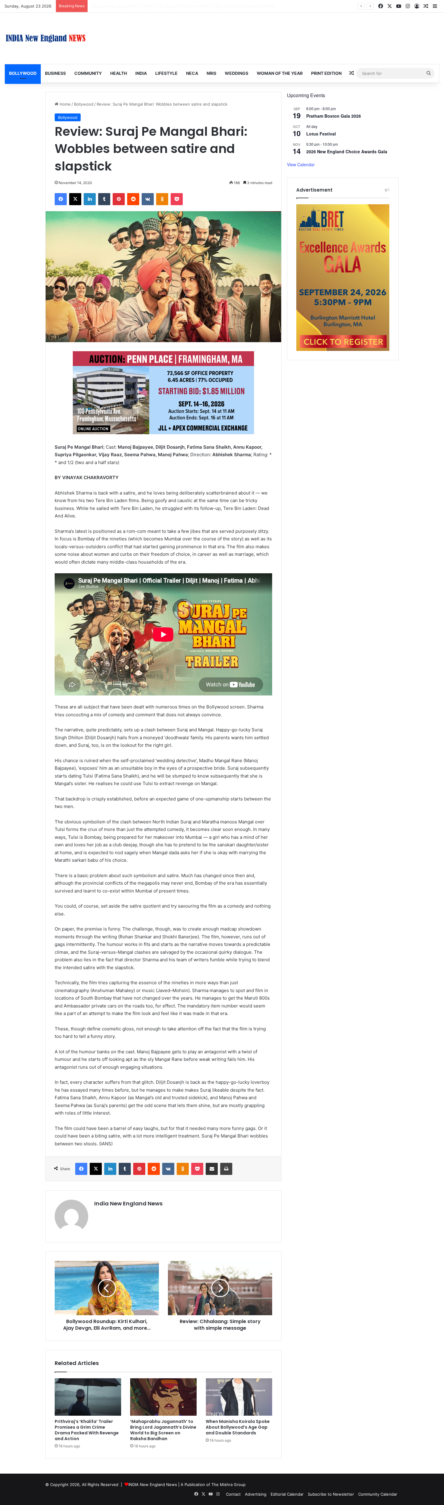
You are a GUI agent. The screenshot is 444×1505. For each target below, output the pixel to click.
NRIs (211, 73)
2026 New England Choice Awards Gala (346, 151)
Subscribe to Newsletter (331, 1494)
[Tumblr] (104, 199)
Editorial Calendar (287, 1494)
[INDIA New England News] (46, 38)
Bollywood (23, 73)
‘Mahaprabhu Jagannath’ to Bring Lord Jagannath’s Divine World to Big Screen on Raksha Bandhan (163, 1430)
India (141, 73)
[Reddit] (133, 199)
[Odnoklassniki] (162, 199)
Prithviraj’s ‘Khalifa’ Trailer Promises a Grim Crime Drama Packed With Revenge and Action (87, 1430)
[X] (75, 199)
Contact (233, 1494)
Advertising (255, 1494)
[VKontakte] (148, 199)
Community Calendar (377, 1494)
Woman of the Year (280, 73)
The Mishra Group (228, 1484)
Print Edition (326, 73)
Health (118, 73)
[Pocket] (177, 199)
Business (55, 73)
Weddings (236, 73)
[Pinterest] (119, 199)
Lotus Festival (321, 134)
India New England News (128, 1203)
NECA (192, 73)
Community (88, 73)
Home (64, 104)
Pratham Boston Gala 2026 (333, 116)
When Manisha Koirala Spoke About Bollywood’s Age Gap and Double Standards (166, 6)
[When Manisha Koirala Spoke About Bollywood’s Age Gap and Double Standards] (239, 1397)
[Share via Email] (212, 1169)
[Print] (226, 1169)
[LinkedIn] (90, 199)
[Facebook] (61, 199)
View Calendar (301, 164)
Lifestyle (166, 73)
